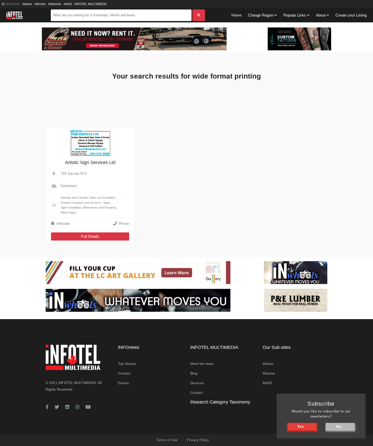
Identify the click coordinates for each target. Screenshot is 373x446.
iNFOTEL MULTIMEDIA (91, 4)
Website (63, 223)
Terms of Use (167, 440)
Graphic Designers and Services (81, 202)
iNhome (40, 4)
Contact (124, 373)
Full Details (90, 236)
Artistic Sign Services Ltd (90, 162)
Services (197, 383)
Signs (106, 202)
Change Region (261, 15)
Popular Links (294, 15)
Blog (193, 373)
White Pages (68, 212)
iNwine (27, 4)
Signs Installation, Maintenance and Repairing (88, 207)
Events (123, 383)
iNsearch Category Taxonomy (220, 402)
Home (236, 15)
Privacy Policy (198, 440)
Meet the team (202, 364)
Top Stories (127, 364)
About (321, 15)
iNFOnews (12, 4)
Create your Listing (351, 15)
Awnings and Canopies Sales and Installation (88, 197)
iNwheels (54, 4)
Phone (124, 223)
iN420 (68, 4)
